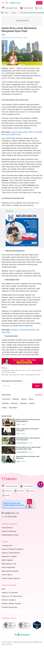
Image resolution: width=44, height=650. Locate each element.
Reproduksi (13, 407)
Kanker (4, 407)
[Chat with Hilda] (40, 484)
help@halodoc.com (10, 513)
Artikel (14, 12)
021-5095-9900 (9, 517)
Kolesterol (14, 403)
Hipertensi (23, 403)
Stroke (31, 399)
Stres (3, 35)
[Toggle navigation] (3, 3)
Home (6, 12)
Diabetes (16, 399)
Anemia (31, 403)
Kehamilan (5, 403)
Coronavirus (6, 399)
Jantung (23, 399)
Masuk (39, 3)
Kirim (37, 386)
